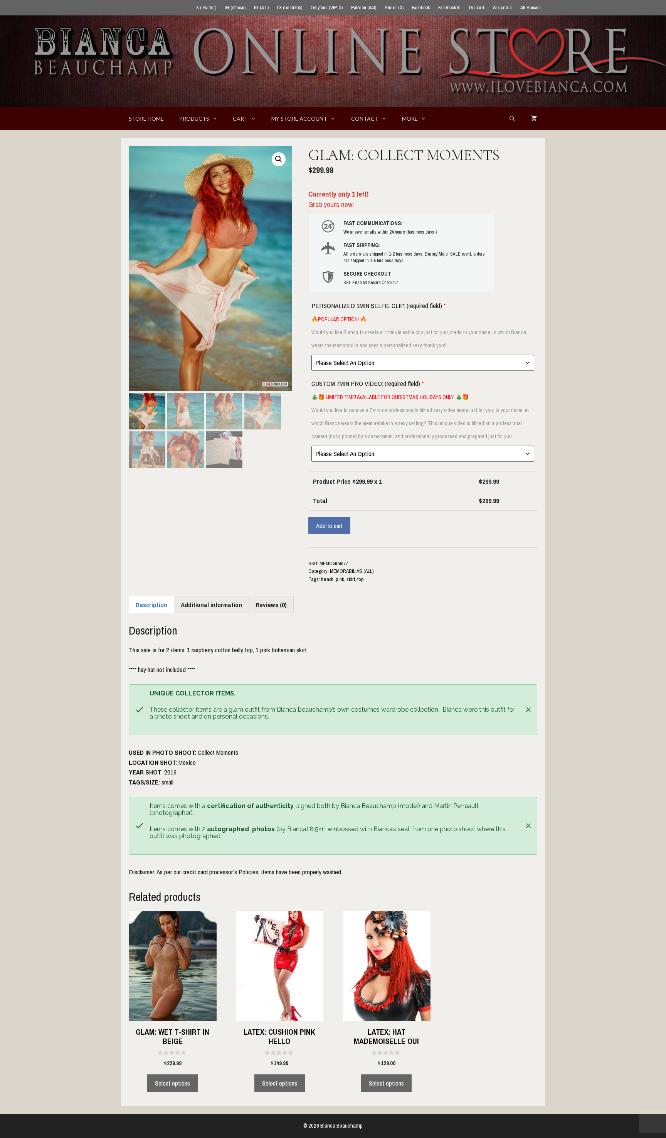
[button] (279, 159)
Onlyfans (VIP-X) (327, 7)
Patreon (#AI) (363, 7)
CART (240, 118)
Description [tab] (151, 604)
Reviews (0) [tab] (271, 604)
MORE (410, 118)
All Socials (530, 7)
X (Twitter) (206, 7)
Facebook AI (449, 7)
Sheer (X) (394, 7)
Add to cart (329, 525)
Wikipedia (502, 7)
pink (340, 579)
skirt (350, 579)
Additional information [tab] (211, 604)
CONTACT (364, 118)
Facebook (421, 7)
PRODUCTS (194, 118)
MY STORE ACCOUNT (299, 118)
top (360, 579)
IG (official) (235, 7)
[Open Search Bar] (512, 118)
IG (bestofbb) (289, 7)
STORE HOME (146, 118)
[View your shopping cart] (534, 118)
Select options (172, 1083)
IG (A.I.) (261, 7)
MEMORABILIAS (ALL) (352, 570)
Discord (476, 7)
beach (327, 579)
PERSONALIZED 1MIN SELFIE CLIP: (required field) (418, 325)
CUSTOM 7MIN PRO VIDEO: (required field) (420, 409)
